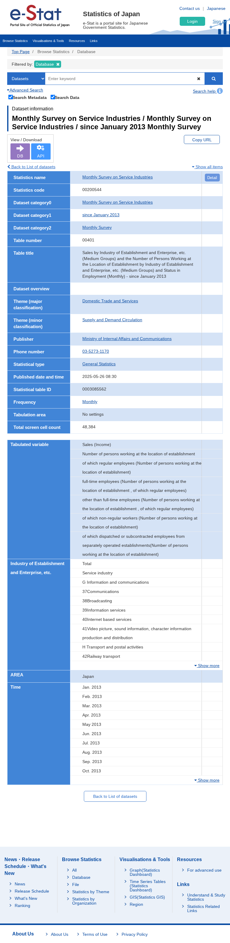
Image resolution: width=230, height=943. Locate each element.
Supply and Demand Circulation (112, 319)
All (74, 870)
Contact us (189, 8)
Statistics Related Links (203, 908)
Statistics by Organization (84, 901)
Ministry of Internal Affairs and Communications (127, 338)
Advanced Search (26, 90)
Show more (208, 665)
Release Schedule (32, 891)
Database (81, 877)
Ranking (22, 905)
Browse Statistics (15, 41)
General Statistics (99, 363)
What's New (26, 898)
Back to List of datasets (32, 167)
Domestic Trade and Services (110, 300)
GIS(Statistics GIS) (147, 897)
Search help (205, 91)
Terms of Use (95, 934)
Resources (77, 41)
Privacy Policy (135, 934)
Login (192, 21)
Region (136, 904)
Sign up (220, 21)
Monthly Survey (97, 227)
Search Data (67, 97)
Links (94, 41)
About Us (59, 934)
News (20, 884)
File (75, 884)
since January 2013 (100, 214)
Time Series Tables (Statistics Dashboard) (148, 885)
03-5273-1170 (95, 351)
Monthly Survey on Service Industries (117, 177)
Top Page (21, 51)
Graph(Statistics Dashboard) (145, 872)
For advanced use (204, 870)
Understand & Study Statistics (206, 897)
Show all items (208, 167)
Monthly (89, 401)
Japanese (216, 8)
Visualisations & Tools (48, 41)
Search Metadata (30, 97)
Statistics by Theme (90, 892)
